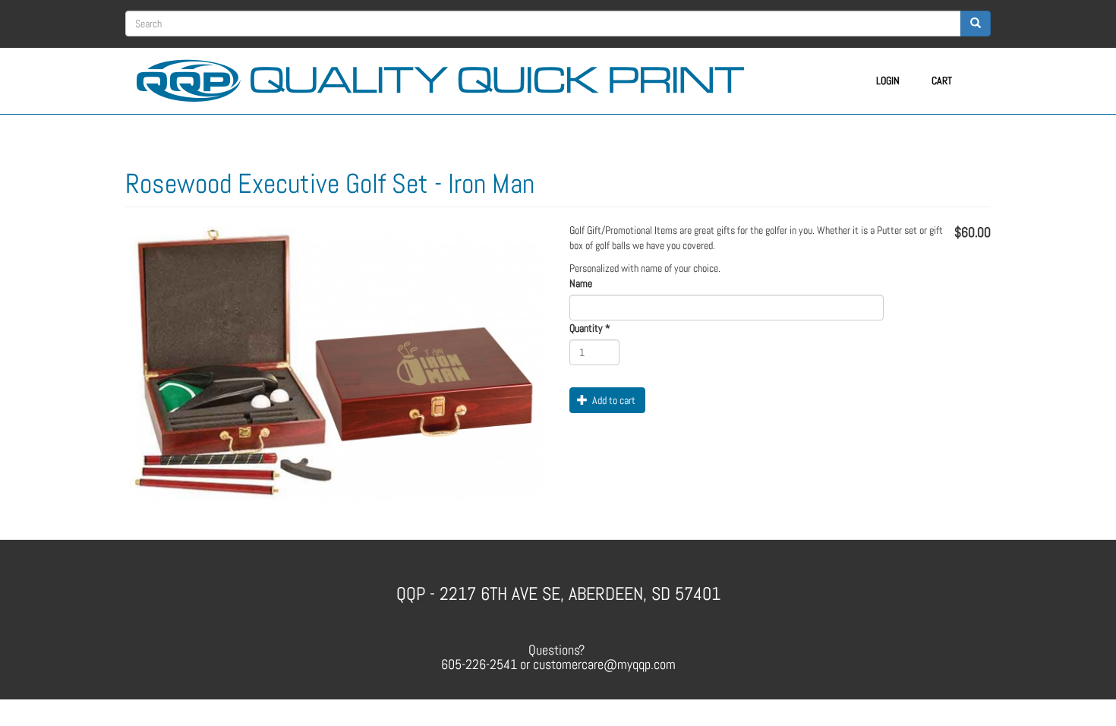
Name (580, 283)
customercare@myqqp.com (604, 664)
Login (888, 80)
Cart (942, 80)
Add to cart (612, 400)
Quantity (589, 328)
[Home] (446, 78)
